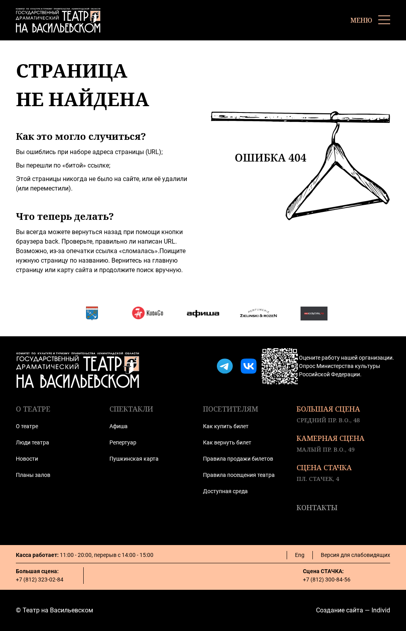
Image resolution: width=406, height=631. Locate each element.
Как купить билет (226, 426)
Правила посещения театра (239, 475)
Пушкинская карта (134, 459)
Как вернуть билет (227, 442)
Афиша (118, 426)
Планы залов (33, 475)
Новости (27, 459)
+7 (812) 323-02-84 (39, 579)
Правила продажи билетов (238, 459)
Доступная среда (225, 491)
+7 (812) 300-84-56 (326, 579)
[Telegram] (225, 366)
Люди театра (32, 442)
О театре (27, 426)
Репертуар (122, 442)
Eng (299, 555)
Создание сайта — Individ (353, 610)
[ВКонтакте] (249, 366)
